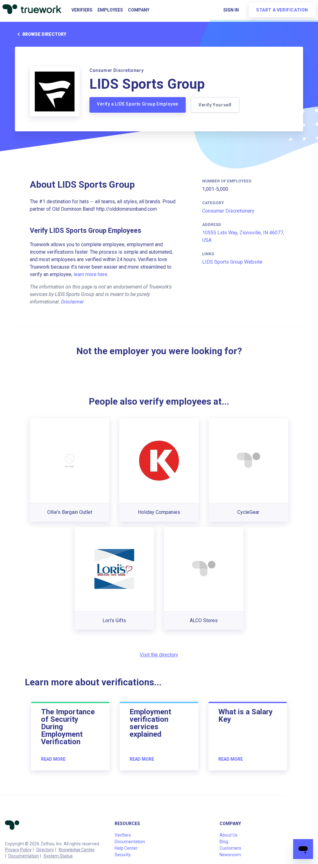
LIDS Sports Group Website (232, 262)
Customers (230, 848)
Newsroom (230, 854)
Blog (224, 841)
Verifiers (82, 9)
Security (123, 854)
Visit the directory (159, 655)
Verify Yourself (215, 104)
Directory (45, 849)
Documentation (23, 855)
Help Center (126, 848)
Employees (110, 9)
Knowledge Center (77, 849)
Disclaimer (72, 302)
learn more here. (91, 274)
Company (138, 9)
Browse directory (44, 34)
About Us (229, 835)
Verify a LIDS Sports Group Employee (137, 103)
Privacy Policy (18, 849)
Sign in (231, 9)
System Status (58, 855)
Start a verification (282, 9)
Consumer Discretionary (228, 211)
